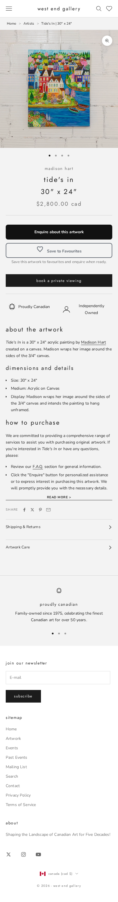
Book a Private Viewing (58, 280)
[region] (59, 605)
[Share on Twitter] (32, 509)
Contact (13, 786)
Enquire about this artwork (59, 232)
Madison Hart (59, 168)
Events (12, 748)
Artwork (13, 738)
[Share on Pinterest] (40, 509)
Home (11, 729)
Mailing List (16, 767)
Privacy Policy (18, 795)
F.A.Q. (38, 466)
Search (12, 776)
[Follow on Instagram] (23, 854)
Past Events (16, 757)
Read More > (59, 497)
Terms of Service (21, 804)
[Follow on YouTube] (38, 854)
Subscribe (23, 696)
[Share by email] (48, 509)
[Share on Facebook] (24, 509)
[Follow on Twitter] (8, 854)
